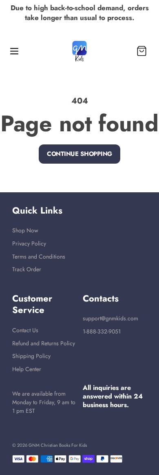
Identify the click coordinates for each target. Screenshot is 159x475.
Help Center (26, 369)
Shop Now (25, 230)
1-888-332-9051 (102, 331)
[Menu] (14, 51)
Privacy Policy (29, 243)
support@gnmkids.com (110, 318)
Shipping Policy (31, 356)
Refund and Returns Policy (43, 343)
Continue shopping (79, 153)
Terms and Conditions (38, 256)
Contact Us (25, 330)
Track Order (26, 269)
